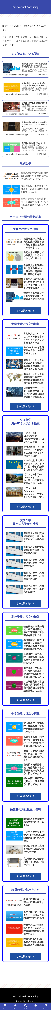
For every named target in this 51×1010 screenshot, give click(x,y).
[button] (45, 601)
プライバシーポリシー (25, 1001)
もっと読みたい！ (25, 310)
